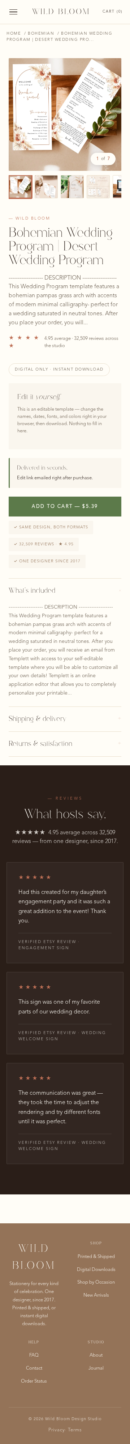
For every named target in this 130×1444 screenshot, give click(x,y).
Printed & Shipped (96, 1256)
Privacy (56, 1430)
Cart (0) (113, 11)
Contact (34, 1368)
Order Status (34, 1381)
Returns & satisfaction (65, 744)
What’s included (65, 591)
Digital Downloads (96, 1269)
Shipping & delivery (65, 719)
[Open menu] (13, 12)
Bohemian (41, 34)
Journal (96, 1368)
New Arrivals (96, 1295)
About (96, 1355)
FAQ (34, 1355)
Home (13, 34)
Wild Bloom (61, 12)
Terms (75, 1430)
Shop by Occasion (96, 1282)
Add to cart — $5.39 (65, 506)
